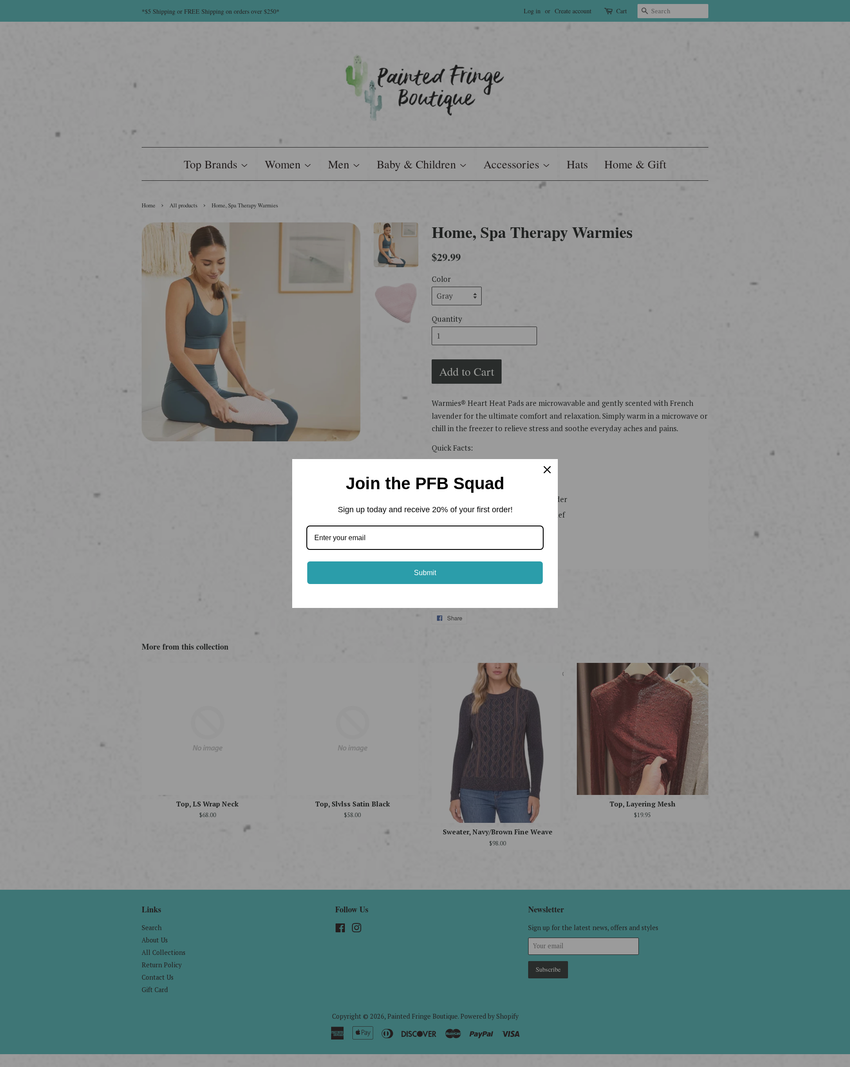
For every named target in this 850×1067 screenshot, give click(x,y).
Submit (425, 572)
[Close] (547, 469)
